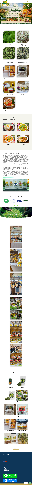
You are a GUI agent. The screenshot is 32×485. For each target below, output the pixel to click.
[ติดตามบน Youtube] (6, 461)
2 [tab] (14, 205)
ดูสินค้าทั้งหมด (16, 448)
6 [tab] (17, 205)
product (5, 468)
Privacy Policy (6, 470)
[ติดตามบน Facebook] (4, 461)
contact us (6, 469)
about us (5, 467)
